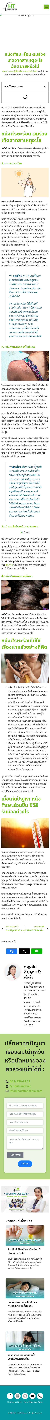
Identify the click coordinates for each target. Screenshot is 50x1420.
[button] (46, 7)
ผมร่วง (9, 565)
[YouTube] (32, 1396)
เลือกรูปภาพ (15, 1155)
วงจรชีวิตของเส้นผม (23, 516)
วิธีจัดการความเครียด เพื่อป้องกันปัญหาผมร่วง (21, 1357)
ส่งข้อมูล (25, 1164)
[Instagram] (17, 1396)
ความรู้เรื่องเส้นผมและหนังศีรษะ (23, 71)
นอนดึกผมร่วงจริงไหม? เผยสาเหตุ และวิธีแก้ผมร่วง (22, 1304)
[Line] (25, 1396)
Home (5, 71)
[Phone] (40, 1396)
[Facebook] (10, 1396)
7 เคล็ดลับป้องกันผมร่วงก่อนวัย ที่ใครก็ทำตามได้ (24, 1251)
